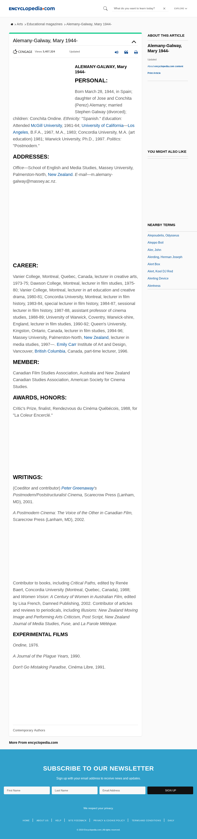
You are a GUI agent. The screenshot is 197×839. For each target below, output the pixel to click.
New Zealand (60, 174)
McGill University (46, 125)
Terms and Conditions (146, 820)
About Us (42, 820)
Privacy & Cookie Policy (109, 820)
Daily (171, 820)
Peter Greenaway (77, 488)
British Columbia (50, 351)
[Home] (32, 8)
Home (26, 820)
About (165, 66)
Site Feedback (77, 820)
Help (58, 820)
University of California (103, 125)
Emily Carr (66, 344)
